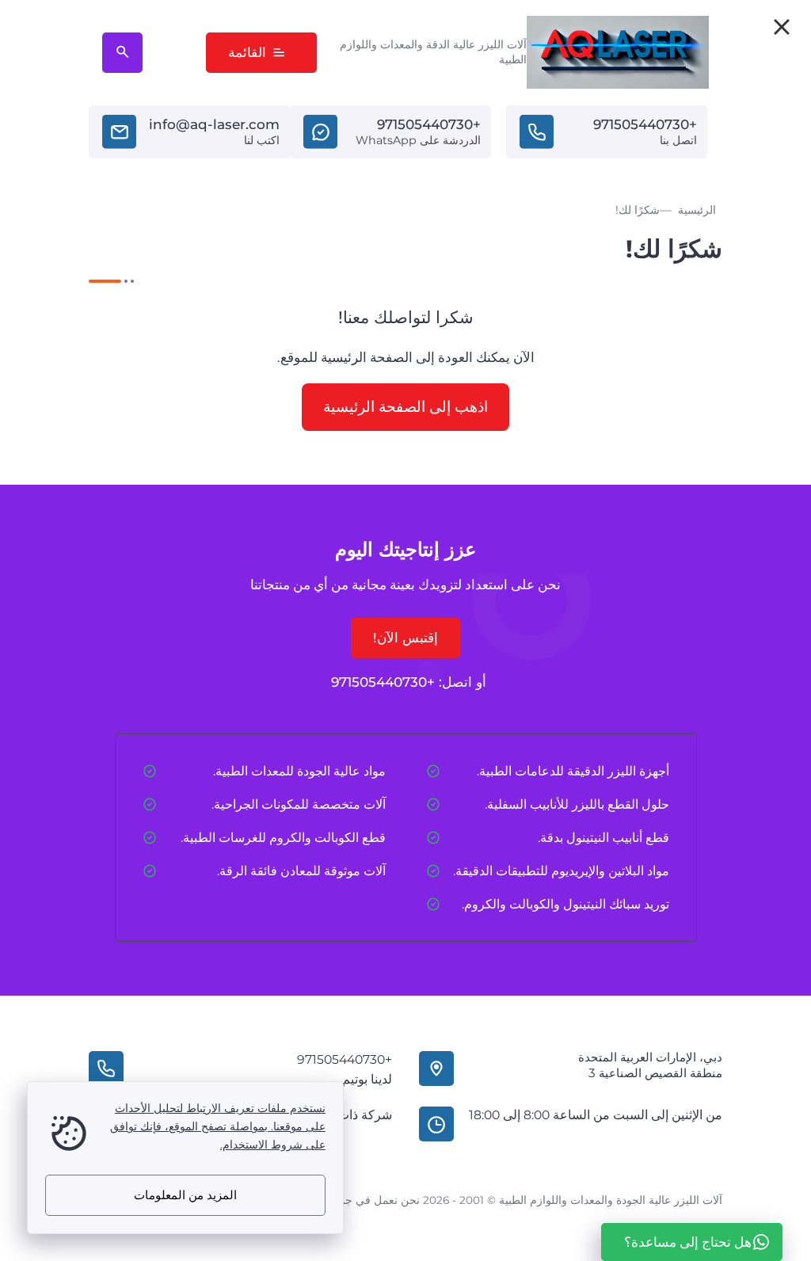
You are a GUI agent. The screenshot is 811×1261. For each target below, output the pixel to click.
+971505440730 (645, 124)
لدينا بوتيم (367, 1079)
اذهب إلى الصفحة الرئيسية (405, 406)
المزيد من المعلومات (185, 1194)
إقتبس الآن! (405, 638)
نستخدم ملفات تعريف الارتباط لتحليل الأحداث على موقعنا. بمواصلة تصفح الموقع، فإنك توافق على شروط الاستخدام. (218, 1126)
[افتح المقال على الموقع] (122, 52)
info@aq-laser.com (214, 124)
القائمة (247, 52)
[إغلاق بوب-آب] (781, 26)
